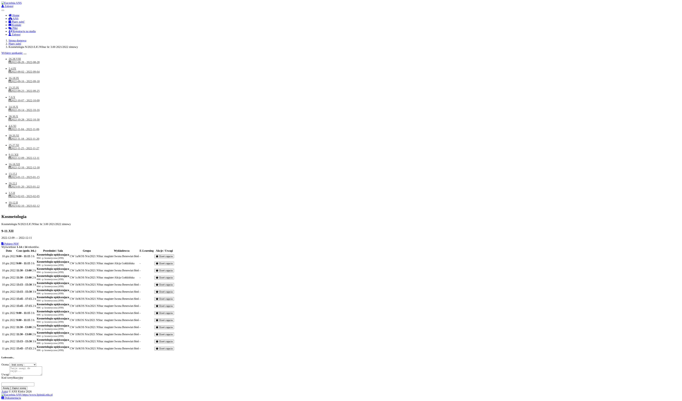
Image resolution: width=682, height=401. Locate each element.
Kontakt (16, 24)
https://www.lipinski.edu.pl (37, 394)
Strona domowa (17, 40)
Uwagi (5, 374)
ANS (15, 18)
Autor (4, 391)
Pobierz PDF (11, 243)
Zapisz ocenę (19, 388)
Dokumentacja (12, 397)
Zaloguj (8, 6)
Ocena (5, 364)
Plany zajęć (18, 21)
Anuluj (6, 388)
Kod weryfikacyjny (12, 377)
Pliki (15, 28)
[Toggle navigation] (2, 10)
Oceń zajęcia (165, 256)
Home (15, 15)
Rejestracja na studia (24, 31)
